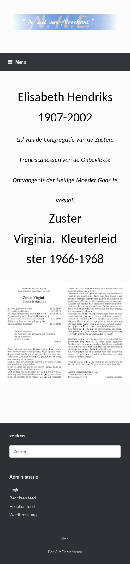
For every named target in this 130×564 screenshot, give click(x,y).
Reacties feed (22, 506)
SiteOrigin (63, 551)
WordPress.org (23, 514)
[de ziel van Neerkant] (65, 22)
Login (14, 490)
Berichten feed (22, 498)
